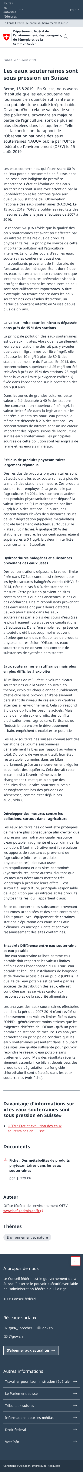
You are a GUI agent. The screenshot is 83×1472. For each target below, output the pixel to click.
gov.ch (47, 1328)
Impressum (39, 1466)
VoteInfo (12, 1441)
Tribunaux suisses (19, 1405)
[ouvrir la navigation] (76, 37)
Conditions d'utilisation (16, 1466)
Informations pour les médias (29, 1417)
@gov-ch (16, 1336)
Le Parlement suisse (21, 1393)
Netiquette (53, 1466)
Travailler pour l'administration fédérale (37, 1381)
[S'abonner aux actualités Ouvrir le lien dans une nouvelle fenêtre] (68, 9)
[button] (75, 1261)
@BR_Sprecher (20, 1328)
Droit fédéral (15, 1429)
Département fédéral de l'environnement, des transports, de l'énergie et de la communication (37, 37)
